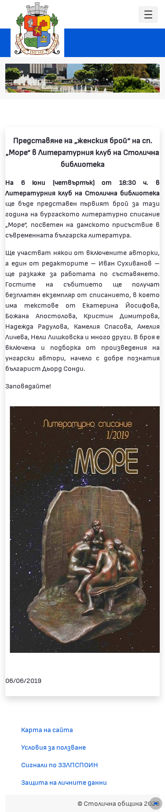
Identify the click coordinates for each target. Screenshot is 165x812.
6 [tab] (138, 81)
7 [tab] (147, 81)
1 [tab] (94, 81)
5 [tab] (130, 81)
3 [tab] (112, 81)
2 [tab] (103, 81)
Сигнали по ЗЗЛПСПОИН (59, 764)
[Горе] (155, 803)
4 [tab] (121, 81)
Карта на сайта (47, 729)
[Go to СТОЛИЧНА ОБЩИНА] (37, 28)
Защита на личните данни (64, 782)
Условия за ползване (53, 747)
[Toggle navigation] (148, 14)
